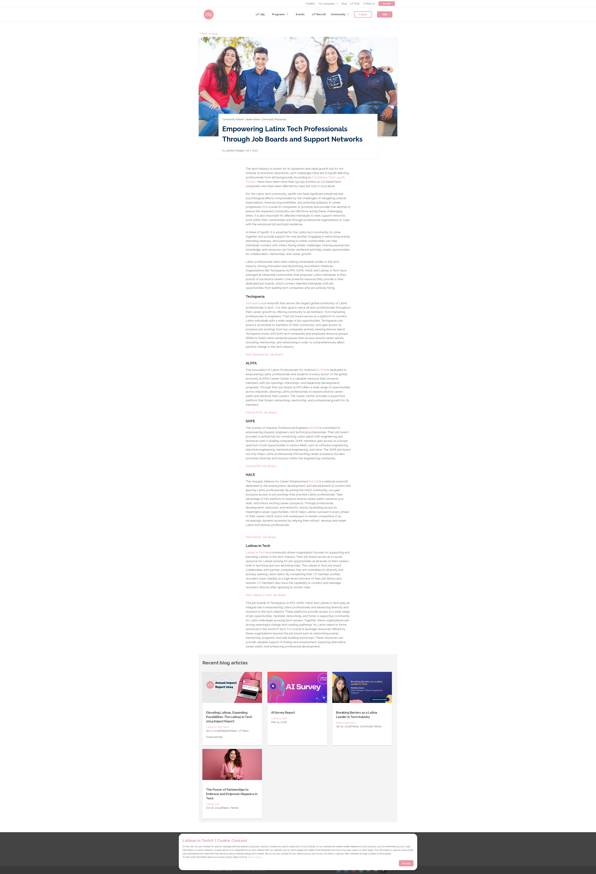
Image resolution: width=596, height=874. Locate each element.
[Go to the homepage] (209, 14)
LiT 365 (260, 14)
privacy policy (255, 857)
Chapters (310, 3)
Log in (363, 14)
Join (384, 14)
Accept (406, 863)
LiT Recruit (319, 14)
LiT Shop (355, 3)
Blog (344, 3)
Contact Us (369, 3)
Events (300, 14)
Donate (387, 3)
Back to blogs (210, 33)
